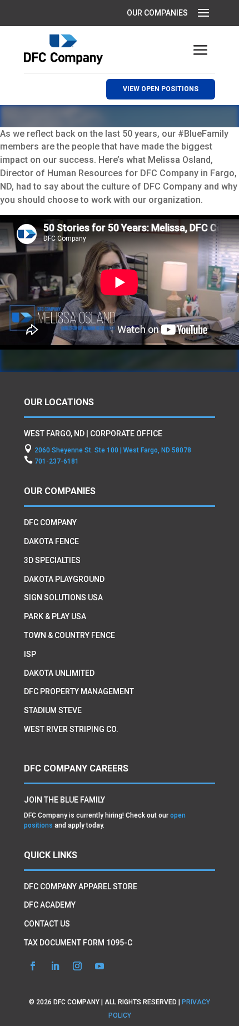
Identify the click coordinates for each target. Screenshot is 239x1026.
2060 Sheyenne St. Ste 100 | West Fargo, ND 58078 (112, 450)
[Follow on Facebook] (33, 966)
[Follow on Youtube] (99, 966)
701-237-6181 (56, 461)
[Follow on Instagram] (77, 966)
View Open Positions (160, 89)
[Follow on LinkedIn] (55, 966)
